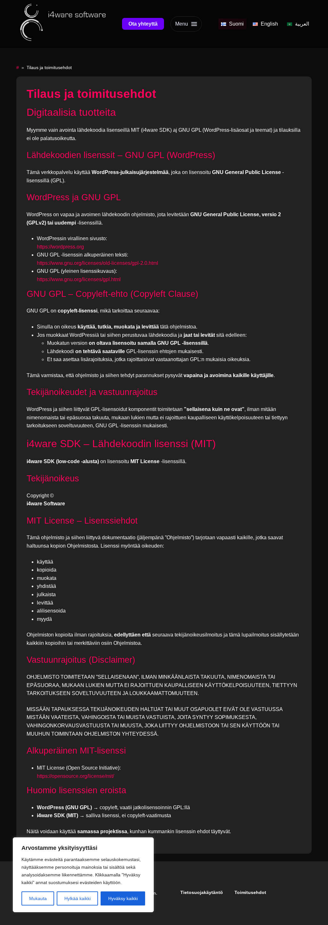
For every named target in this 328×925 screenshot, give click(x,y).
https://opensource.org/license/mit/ (75, 776)
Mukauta (38, 898)
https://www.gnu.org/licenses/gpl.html (79, 279)
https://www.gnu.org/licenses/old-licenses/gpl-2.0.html (97, 263)
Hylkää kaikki (77, 898)
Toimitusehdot (250, 892)
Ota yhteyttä (143, 24)
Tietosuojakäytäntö (201, 892)
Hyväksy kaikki (123, 898)
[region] (83, 874)
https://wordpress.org (60, 246)
